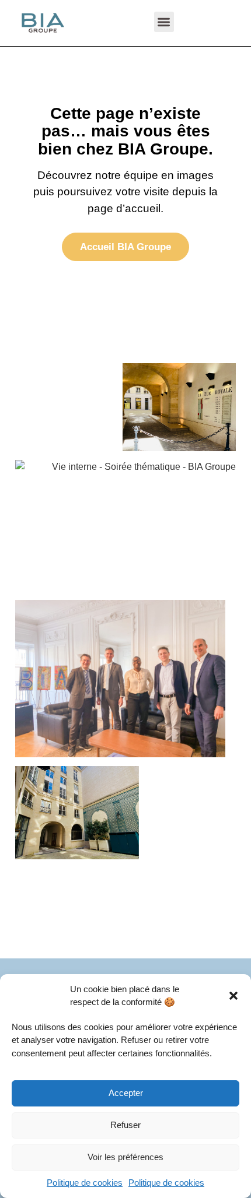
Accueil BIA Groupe (125, 246)
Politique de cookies (85, 1183)
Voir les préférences (125, 1157)
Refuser (125, 1125)
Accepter (126, 1093)
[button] (233, 996)
